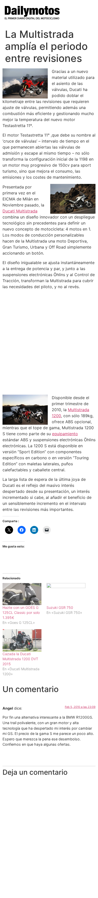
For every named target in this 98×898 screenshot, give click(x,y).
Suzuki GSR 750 (59, 607)
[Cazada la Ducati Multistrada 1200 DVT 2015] (22, 640)
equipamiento (65, 433)
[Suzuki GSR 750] (65, 594)
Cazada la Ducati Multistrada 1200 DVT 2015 (20, 659)
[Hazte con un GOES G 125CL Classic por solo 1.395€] (22, 594)
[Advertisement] (49, 342)
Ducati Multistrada (20, 210)
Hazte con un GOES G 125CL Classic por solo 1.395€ (21, 612)
